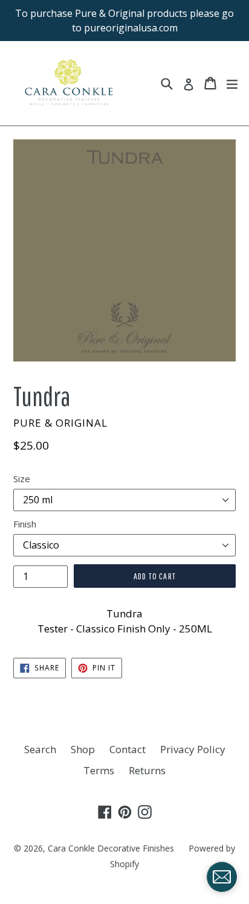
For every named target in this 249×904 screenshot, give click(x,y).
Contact (127, 749)
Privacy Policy (192, 749)
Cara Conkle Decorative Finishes (111, 848)
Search (40, 749)
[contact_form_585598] (222, 877)
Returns (147, 770)
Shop (83, 749)
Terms (98, 770)
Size (21, 479)
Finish (24, 524)
